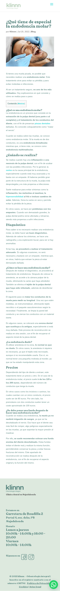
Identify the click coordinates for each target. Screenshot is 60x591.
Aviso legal (35, 586)
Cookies (23, 586)
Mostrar (21, 104)
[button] (53, 584)
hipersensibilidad (14, 196)
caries (9, 170)
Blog (33, 31)
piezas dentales (42, 123)
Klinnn (13, 31)
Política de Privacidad (39, 583)
